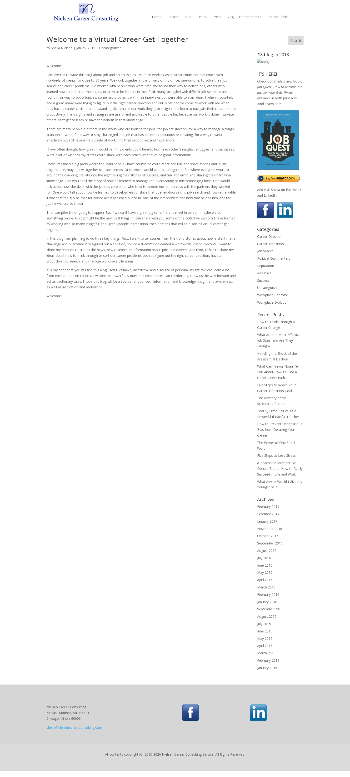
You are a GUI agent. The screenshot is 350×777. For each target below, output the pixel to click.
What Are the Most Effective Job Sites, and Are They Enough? (278, 340)
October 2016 (267, 536)
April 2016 (264, 580)
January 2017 (267, 521)
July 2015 (264, 624)
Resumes (264, 273)
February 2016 (268, 594)
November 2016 (269, 528)
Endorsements (250, 17)
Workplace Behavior (272, 295)
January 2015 (267, 667)
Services (173, 17)
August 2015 (266, 616)
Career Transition (270, 244)
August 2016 (266, 550)
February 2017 (268, 514)
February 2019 (268, 506)
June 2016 (264, 565)
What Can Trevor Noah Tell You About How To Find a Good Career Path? (278, 372)
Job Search (265, 251)
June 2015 (264, 631)
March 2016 (266, 587)
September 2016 (270, 543)
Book (203, 17)
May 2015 (264, 638)
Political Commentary (273, 258)
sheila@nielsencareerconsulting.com (74, 727)
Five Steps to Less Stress (276, 455)
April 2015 (264, 645)
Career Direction (269, 236)
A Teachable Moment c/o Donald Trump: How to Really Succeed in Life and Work (280, 468)
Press (217, 17)
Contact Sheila (277, 17)
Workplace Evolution (273, 302)
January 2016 (267, 602)
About (189, 17)
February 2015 (268, 660)
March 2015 (266, 653)
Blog (230, 17)
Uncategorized (110, 48)
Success (263, 280)
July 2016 (264, 558)
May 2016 (264, 572)
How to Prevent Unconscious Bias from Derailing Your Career (279, 429)
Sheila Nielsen (61, 48)
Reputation (265, 265)
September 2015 (270, 609)
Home (156, 17)
